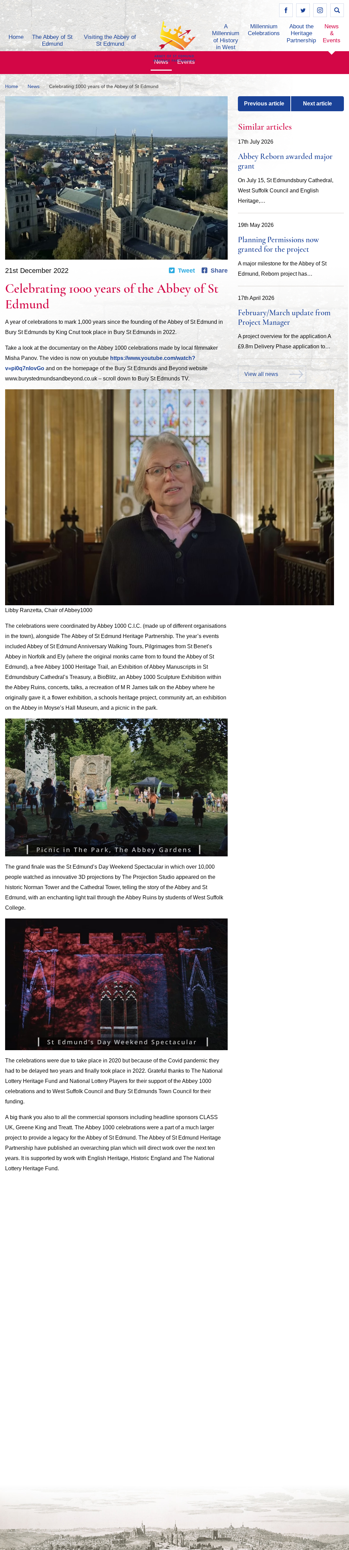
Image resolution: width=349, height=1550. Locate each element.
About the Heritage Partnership (301, 33)
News (34, 86)
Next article (317, 103)
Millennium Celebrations (264, 30)
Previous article (264, 103)
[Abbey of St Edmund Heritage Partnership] (174, 41)
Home (16, 37)
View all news (261, 374)
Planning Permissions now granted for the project (278, 245)
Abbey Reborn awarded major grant (285, 162)
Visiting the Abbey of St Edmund (110, 40)
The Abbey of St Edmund (52, 40)
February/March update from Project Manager (284, 318)
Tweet (186, 270)
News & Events (331, 33)
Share (219, 270)
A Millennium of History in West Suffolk (225, 40)
